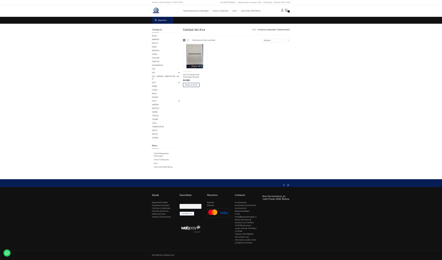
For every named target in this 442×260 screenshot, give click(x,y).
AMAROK (155, 39)
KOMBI (154, 86)
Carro (234, 11)
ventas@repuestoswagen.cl (245, 217)
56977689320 (248, 234)
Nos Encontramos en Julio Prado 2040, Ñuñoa (275, 197)
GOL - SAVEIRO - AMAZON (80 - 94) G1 (165, 77)
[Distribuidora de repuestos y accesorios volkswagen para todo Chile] (162, 10)
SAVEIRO (155, 105)
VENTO (154, 130)
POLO (154, 101)
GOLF (154, 82)
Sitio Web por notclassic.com (163, 255)
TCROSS (155, 116)
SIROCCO (155, 108)
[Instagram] (288, 185)
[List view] (188, 40)
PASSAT (155, 97)
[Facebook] (284, 185)
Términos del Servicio (160, 211)
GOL (153, 73)
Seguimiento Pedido (160, 202)
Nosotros (210, 202)
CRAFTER (155, 61)
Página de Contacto (244, 243)
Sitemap (210, 205)
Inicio (254, 30)
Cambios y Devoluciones (161, 217)
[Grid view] (184, 40)
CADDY (155, 54)
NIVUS (154, 93)
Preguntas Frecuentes (160, 205)
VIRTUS (155, 134)
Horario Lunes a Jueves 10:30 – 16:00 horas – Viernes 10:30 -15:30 (264, 2)
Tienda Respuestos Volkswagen (196, 11)
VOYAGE (155, 138)
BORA (154, 47)
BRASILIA (155, 50)
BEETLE (155, 43)
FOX (153, 69)
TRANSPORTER (158, 127)
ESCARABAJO (157, 65)
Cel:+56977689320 (227, 2)
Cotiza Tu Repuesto (221, 11)
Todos (154, 123)
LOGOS (154, 90)
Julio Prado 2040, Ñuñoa (251, 11)
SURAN (155, 112)
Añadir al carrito (191, 85)
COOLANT (156, 58)
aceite (154, 36)
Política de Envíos (159, 214)
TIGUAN (155, 119)
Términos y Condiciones (161, 208)
